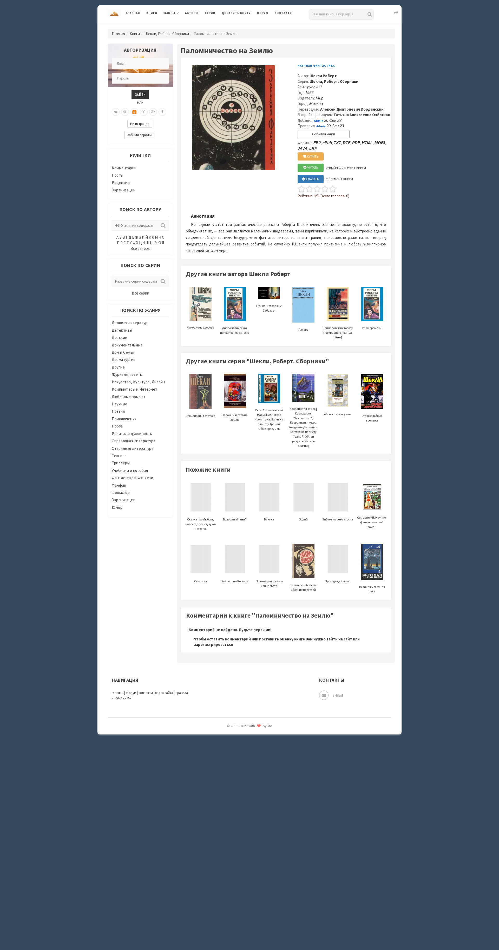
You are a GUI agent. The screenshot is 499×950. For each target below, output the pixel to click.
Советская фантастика (243, 770)
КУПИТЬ (312, 156)
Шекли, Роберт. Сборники (167, 33)
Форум (262, 13)
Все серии (140, 293)
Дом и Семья (123, 352)
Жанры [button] (169, 13)
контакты (146, 693)
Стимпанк (231, 804)
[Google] (153, 112)
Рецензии (121, 182)
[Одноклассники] (134, 112)
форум (131, 693)
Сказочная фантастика (243, 746)
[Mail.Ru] (125, 112)
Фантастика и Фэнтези (132, 477)
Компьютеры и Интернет (134, 389)
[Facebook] (162, 112)
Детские (119, 337)
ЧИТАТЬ (312, 167)
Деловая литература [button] (182, 26)
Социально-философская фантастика (256, 793)
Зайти (140, 94)
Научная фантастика (316, 66)
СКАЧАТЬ (312, 179)
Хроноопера (232, 874)
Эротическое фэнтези (242, 920)
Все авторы (140, 248)
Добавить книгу (236, 13)
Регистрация (139, 124)
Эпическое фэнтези (240, 897)
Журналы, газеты (127, 374)
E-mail (337, 695)
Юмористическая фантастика (249, 932)
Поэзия (118, 411)
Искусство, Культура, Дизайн (138, 381)
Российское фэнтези (241, 735)
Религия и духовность (132, 433)
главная (117, 693)
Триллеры (121, 462)
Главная (133, 13)
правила (181, 693)
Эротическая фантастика (245, 909)
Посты (117, 175)
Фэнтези (230, 863)
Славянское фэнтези (241, 758)
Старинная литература (132, 448)
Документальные (127, 345)
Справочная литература (133, 440)
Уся (225, 851)
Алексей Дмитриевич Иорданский (352, 109)
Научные (119, 404)
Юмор (117, 507)
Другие (118, 367)
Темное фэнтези (237, 816)
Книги (151, 13)
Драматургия (123, 359)
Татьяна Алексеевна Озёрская (361, 114)
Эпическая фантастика (243, 886)
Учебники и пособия (130, 470)
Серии (210, 13)
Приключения (124, 418)
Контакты (283, 13)
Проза (117, 426)
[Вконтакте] (116, 112)
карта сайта (164, 693)
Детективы (122, 330)
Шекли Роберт (323, 75)
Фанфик (119, 485)
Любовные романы (128, 396)
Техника (119, 455)
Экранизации (124, 190)
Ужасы (228, 839)
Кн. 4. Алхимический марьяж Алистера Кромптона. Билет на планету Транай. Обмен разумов (269, 419)
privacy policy (121, 697)
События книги (323, 134)
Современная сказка (240, 781)
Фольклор (121, 492)
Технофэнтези (235, 828)
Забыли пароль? (139, 135)
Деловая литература (240, 26)
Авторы (192, 13)
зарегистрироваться (213, 644)
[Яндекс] (144, 112)
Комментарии (124, 167)
